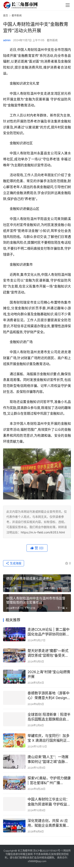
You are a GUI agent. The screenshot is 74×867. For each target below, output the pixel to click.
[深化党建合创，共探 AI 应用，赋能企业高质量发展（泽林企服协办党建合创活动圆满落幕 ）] (14, 825)
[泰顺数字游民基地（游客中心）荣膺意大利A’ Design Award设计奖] (14, 698)
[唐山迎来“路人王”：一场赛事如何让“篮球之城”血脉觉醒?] (14, 762)
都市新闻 (52, 40)
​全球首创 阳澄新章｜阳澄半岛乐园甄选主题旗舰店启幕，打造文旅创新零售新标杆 (49, 717)
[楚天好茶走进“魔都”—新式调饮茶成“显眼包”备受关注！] (14, 655)
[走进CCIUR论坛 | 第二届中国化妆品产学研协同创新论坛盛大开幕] (14, 634)
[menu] (67, 5)
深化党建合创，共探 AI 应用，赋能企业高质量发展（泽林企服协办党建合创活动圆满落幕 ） (48, 823)
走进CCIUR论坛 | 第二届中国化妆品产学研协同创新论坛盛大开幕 (48, 632)
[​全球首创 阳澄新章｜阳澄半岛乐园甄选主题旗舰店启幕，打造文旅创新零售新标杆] (14, 719)
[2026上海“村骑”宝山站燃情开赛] (14, 677)
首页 (5, 15)
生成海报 (15, 563)
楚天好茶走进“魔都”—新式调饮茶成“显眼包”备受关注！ (48, 653)
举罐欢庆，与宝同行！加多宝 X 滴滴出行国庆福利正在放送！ (49, 738)
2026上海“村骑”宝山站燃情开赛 (49, 674)
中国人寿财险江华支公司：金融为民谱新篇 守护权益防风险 (49, 801)
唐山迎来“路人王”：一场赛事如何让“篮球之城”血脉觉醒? (48, 759)
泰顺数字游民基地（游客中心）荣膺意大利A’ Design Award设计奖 (48, 695)
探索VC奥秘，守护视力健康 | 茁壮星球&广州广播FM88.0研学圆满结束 (49, 780)
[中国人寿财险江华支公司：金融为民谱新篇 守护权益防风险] (14, 804)
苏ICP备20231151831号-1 (48, 850)
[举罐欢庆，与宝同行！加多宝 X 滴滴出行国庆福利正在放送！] (14, 740)
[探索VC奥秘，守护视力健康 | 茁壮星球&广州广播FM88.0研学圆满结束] (14, 783)
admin (7, 40)
